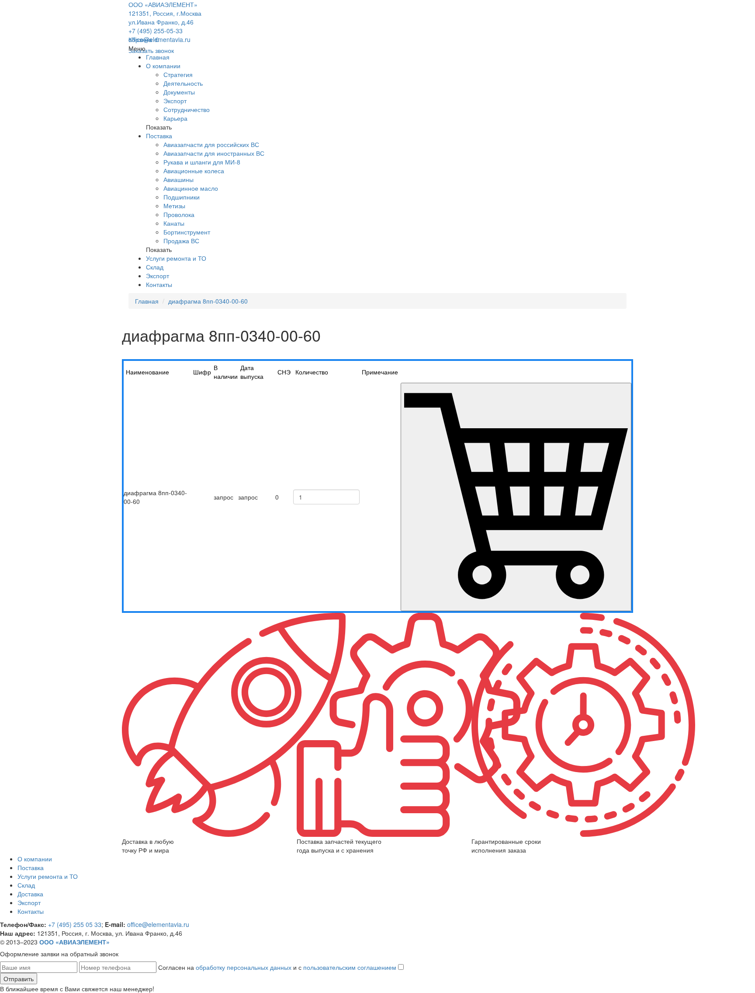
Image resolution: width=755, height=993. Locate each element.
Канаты (173, 223)
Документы (179, 91)
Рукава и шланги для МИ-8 (201, 161)
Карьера (175, 118)
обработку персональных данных (243, 967)
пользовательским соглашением (349, 967)
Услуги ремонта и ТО (176, 258)
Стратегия (178, 74)
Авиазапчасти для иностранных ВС (213, 153)
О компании (163, 65)
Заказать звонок (151, 50)
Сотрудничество (186, 109)
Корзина (143, 39)
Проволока (178, 214)
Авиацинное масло (190, 188)
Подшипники (181, 196)
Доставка (30, 893)
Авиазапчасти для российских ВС (211, 144)
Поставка (159, 135)
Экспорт (175, 100)
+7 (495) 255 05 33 (74, 924)
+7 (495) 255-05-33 (155, 30)
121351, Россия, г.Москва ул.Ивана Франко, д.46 (164, 17)
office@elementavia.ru (159, 39)
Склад (154, 266)
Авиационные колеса (193, 170)
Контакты (159, 284)
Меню (136, 48)
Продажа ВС (181, 240)
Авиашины (178, 179)
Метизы (174, 205)
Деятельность (183, 83)
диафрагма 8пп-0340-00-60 (208, 301)
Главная (158, 56)
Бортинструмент (186, 231)
